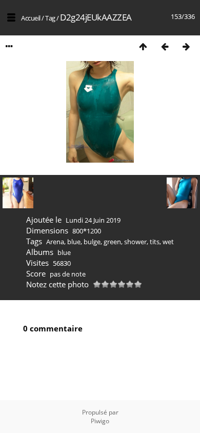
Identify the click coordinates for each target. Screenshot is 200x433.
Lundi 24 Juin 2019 (93, 220)
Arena (55, 241)
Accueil (31, 18)
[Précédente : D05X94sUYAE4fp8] (164, 46)
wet (168, 241)
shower (135, 241)
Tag (50, 18)
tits (154, 241)
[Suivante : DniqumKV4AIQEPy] (186, 46)
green (112, 241)
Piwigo (100, 421)
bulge (92, 241)
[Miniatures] (143, 46)
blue (74, 241)
